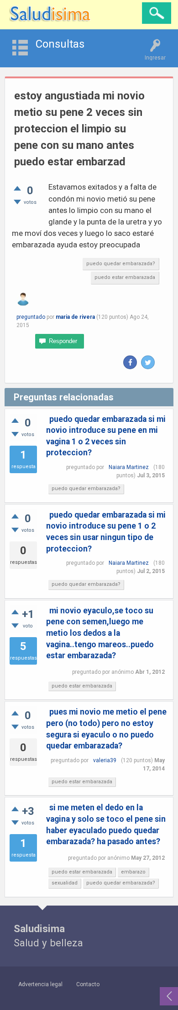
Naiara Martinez (129, 467)
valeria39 (104, 760)
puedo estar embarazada (124, 277)
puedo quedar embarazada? (120, 264)
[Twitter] (148, 362)
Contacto (87, 984)
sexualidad (65, 883)
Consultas (60, 44)
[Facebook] (130, 362)
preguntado (30, 317)
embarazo (133, 872)
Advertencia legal (40, 984)
